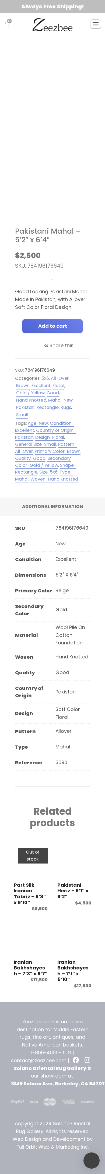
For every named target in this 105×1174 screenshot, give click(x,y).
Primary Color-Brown (57, 451)
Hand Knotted (31, 400)
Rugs (36, 44)
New (68, 400)
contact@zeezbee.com (38, 1060)
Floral (58, 385)
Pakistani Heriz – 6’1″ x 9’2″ (73, 891)
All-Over (60, 378)
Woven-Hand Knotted (54, 479)
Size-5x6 (48, 472)
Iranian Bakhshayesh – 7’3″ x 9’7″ (30, 968)
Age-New (38, 423)
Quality (53, 44)
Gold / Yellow (30, 393)
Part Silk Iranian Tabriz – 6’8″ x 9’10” (30, 894)
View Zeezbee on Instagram (88, 1060)
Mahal (55, 400)
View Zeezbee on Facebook (76, 1060)
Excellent (41, 385)
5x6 (45, 378)
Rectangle (47, 407)
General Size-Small (35, 444)
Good (72, 44)
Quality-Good (30, 458)
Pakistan (25, 407)
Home (19, 44)
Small (22, 415)
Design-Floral (49, 437)
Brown (23, 385)
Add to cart (52, 326)
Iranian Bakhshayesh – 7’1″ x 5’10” (73, 971)
